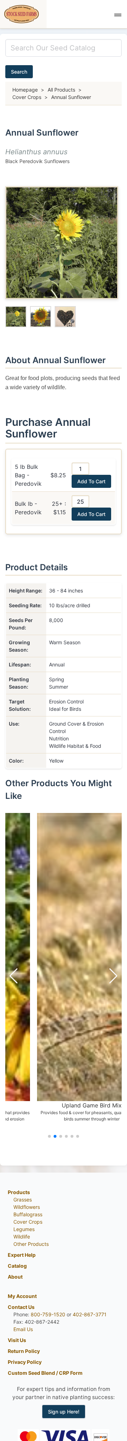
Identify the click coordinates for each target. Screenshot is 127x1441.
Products (19, 1192)
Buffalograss (27, 1214)
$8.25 (58, 475)
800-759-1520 (48, 1314)
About (15, 1277)
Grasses (22, 1200)
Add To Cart (91, 481)
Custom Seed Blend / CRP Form (45, 1373)
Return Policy (24, 1351)
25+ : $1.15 (59, 508)
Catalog (17, 1266)
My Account (22, 1296)
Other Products (31, 1244)
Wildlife (21, 1237)
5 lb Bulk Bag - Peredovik (28, 475)
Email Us (23, 1329)
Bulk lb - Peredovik (28, 508)
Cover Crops (27, 1222)
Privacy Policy (25, 1362)
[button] (118, 14)
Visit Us (17, 1340)
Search (19, 72)
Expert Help (22, 1255)
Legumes (24, 1229)
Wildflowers (26, 1207)
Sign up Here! (63, 1412)
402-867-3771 (90, 1314)
